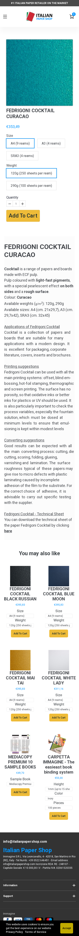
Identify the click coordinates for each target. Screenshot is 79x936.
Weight (11, 165)
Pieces (59, 803)
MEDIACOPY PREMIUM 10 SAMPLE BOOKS (20, 762)
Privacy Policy (14, 932)
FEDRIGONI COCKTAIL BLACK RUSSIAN (20, 593)
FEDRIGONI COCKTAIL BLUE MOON (58, 593)
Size (9, 136)
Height (59, 784)
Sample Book (20, 779)
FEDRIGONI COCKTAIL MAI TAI (20, 678)
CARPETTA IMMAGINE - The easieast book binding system (58, 764)
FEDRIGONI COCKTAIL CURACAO (30, 113)
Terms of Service (35, 932)
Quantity (12, 197)
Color (59, 793)
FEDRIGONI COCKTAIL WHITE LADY (59, 678)
